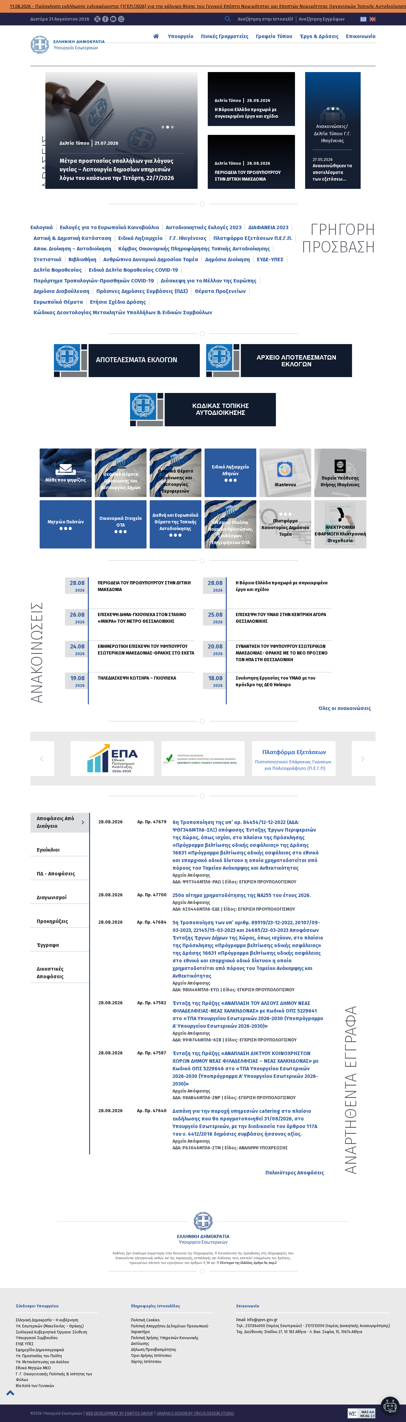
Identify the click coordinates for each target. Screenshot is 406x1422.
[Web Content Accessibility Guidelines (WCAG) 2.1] (305, 1413)
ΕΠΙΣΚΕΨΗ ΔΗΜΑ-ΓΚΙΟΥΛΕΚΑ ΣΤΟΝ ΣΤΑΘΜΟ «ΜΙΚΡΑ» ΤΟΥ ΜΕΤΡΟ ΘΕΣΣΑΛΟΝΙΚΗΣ (142, 618)
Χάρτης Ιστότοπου (146, 1361)
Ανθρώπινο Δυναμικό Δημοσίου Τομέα (150, 259)
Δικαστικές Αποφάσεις (50, 973)
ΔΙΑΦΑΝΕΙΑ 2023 (268, 227)
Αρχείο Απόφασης (191, 875)
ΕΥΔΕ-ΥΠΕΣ (270, 259)
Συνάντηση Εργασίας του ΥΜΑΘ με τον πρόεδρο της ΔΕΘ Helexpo (275, 681)
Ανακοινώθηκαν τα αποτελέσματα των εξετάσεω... (332, 172)
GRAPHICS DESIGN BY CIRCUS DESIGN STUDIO (195, 1413)
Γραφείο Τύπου (274, 36)
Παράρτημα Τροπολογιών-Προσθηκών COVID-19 (94, 280)
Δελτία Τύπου (74, 143)
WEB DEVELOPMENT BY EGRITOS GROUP (119, 1413)
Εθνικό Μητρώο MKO (33, 1368)
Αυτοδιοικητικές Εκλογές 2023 (203, 227)
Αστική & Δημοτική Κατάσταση (72, 238)
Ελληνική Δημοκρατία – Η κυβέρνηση (47, 1320)
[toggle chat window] (390, 1406)
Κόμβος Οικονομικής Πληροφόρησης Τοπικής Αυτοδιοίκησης (194, 248)
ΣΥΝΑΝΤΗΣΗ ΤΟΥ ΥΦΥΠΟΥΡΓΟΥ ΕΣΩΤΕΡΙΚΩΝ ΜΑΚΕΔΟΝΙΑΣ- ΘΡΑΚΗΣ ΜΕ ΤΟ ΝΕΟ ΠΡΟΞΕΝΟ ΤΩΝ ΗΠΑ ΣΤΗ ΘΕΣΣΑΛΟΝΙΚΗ (282, 653)
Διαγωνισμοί (52, 897)
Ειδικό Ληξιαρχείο (140, 238)
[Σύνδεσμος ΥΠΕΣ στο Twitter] (97, 19)
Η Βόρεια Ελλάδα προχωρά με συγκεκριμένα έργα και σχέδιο (246, 113)
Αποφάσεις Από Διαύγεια (55, 822)
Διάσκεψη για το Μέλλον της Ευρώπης (209, 280)
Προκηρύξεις (52, 921)
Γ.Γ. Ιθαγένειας (187, 238)
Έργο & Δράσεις (319, 36)
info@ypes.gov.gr (262, 1320)
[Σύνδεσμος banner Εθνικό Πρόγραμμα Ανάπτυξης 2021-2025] (203, 758)
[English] (373, 19)
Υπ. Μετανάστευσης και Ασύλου (42, 1362)
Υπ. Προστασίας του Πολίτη (39, 1356)
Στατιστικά (48, 259)
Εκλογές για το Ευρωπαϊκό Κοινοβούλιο (109, 227)
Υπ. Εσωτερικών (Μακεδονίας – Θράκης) (50, 1326)
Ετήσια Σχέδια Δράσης (118, 302)
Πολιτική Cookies (145, 1320)
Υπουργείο (180, 36)
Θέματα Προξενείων (220, 291)
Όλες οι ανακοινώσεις (344, 708)
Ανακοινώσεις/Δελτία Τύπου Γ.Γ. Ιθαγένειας (332, 133)
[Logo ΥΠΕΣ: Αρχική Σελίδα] (78, 44)
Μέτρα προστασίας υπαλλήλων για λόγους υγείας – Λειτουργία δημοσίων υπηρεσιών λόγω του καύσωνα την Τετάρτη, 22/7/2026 (117, 169)
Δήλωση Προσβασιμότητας (153, 1349)
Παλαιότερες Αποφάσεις (294, 1173)
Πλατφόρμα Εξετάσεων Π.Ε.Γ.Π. (252, 238)
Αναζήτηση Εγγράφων (321, 19)
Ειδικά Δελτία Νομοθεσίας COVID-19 (133, 270)
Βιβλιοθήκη (82, 259)
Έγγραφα (48, 945)
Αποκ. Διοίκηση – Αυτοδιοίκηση (72, 248)
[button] (42, 758)
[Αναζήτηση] (228, 19)
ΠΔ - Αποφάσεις (56, 874)
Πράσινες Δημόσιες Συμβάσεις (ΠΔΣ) (142, 291)
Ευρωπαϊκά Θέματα (58, 302)
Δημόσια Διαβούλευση (61, 291)
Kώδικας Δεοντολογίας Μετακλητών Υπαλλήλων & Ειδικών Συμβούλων (123, 312)
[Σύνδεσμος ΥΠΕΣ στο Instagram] (121, 19)
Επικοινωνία (361, 36)
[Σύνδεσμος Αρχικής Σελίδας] (156, 36)
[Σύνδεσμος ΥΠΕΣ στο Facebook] (105, 19)
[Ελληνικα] (363, 19)
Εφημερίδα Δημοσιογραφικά (40, 1350)
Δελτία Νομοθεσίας (58, 270)
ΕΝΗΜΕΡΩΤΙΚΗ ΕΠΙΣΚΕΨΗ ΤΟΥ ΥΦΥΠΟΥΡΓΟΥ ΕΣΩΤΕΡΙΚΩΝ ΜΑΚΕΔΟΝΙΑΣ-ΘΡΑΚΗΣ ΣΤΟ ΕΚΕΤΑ (146, 650)
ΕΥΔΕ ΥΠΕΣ (25, 1344)
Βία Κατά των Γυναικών (35, 1386)
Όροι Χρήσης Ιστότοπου (151, 1355)
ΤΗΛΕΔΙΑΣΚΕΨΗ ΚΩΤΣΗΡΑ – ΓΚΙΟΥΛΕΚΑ (137, 678)
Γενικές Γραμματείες (224, 36)
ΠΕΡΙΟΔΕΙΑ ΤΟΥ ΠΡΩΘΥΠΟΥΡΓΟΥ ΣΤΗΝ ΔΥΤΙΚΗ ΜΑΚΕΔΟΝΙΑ (248, 176)
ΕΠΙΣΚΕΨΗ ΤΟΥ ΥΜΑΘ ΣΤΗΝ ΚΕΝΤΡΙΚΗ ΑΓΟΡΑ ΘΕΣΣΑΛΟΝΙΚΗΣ (281, 618)
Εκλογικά (41, 227)
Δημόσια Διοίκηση (227, 259)
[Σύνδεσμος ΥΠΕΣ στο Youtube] (113, 19)
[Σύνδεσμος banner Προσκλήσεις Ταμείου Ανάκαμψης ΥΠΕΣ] (112, 758)
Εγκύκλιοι (48, 850)
